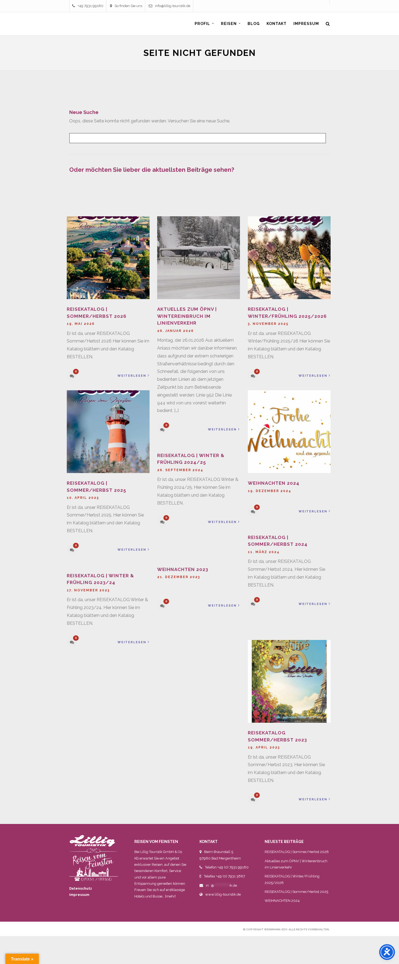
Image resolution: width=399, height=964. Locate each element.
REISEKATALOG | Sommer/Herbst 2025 (296, 892)
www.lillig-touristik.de (223, 894)
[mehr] (170, 896)
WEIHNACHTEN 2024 (273, 483)
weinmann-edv (275, 929)
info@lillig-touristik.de (172, 6)
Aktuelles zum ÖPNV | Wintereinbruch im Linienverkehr (187, 316)
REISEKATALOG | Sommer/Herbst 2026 (297, 852)
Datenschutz (80, 888)
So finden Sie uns (128, 6)
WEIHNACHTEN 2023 (182, 569)
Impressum (79, 895)
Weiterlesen (132, 376)
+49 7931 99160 (90, 6)
